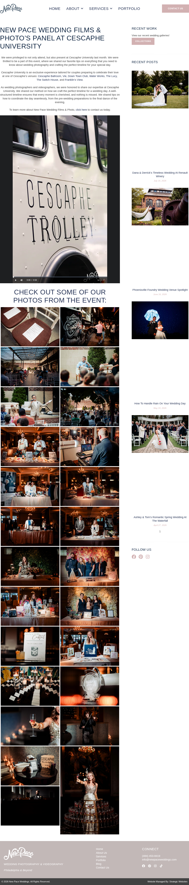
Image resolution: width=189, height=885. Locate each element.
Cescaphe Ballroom (49, 76)
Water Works (97, 76)
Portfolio (129, 8)
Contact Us (102, 867)
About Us (101, 852)
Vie (64, 76)
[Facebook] (143, 865)
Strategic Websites (178, 881)
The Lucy (111, 76)
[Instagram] (155, 865)
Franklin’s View (74, 79)
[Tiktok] (161, 865)
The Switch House (47, 79)
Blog (98, 863)
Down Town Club (78, 76)
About (72, 8)
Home (54, 8)
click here (81, 109)
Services (99, 8)
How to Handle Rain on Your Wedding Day (160, 403)
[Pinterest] (149, 865)
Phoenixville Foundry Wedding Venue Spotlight (160, 289)
